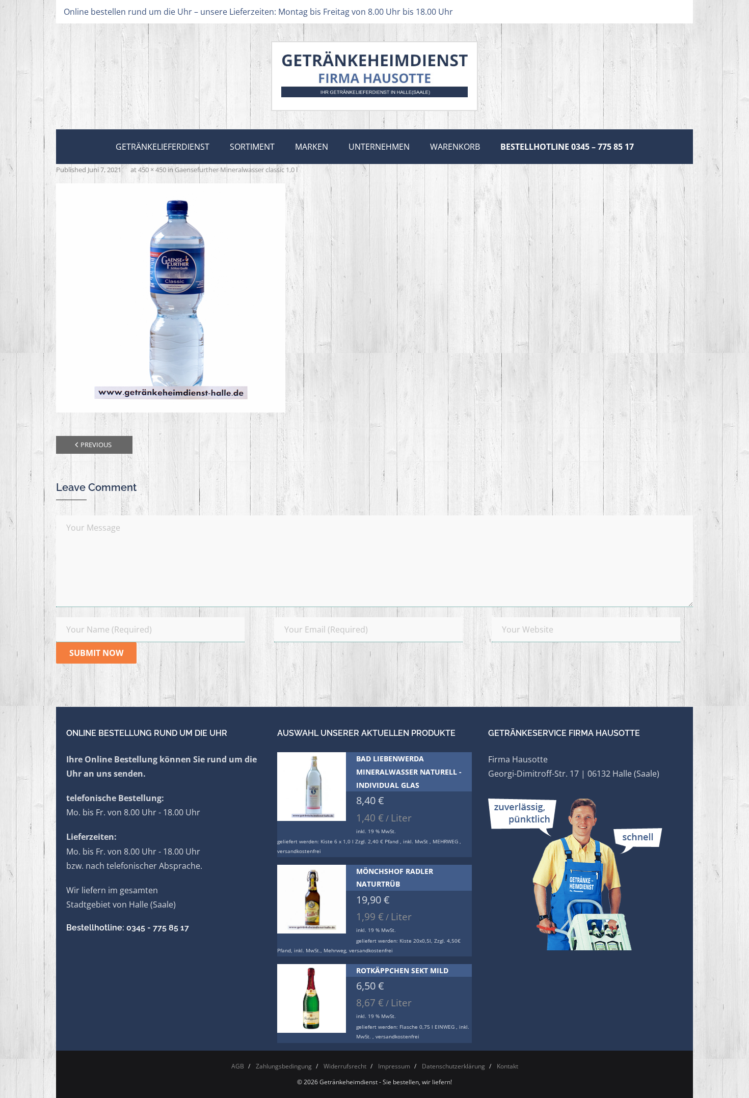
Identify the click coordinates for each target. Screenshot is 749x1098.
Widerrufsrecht (345, 1066)
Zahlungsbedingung (284, 1066)
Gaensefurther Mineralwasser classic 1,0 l (236, 169)
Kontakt (507, 1066)
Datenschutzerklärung (453, 1066)
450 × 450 (152, 169)
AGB (237, 1066)
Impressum (394, 1066)
